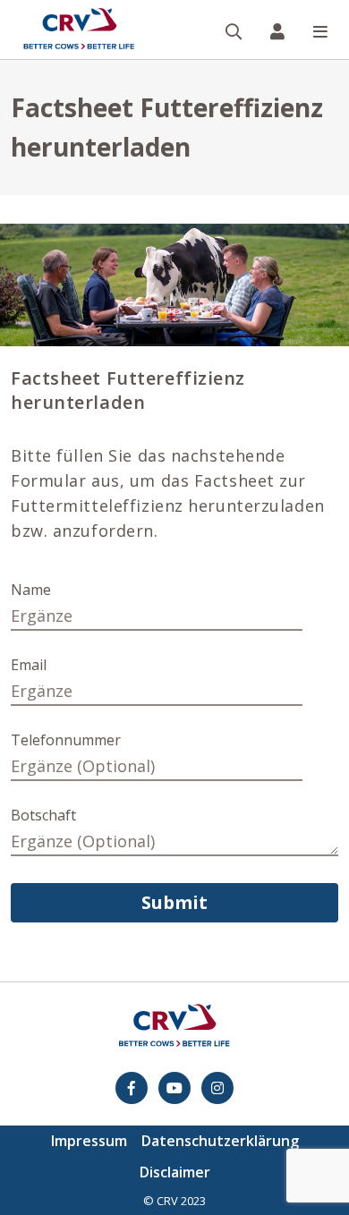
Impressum (89, 1141)
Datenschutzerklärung (220, 1141)
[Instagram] (217, 1088)
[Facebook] (131, 1088)
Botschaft (43, 815)
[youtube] (174, 1088)
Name (31, 589)
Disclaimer (175, 1172)
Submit (174, 902)
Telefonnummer (66, 740)
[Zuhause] (78, 29)
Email (29, 665)
